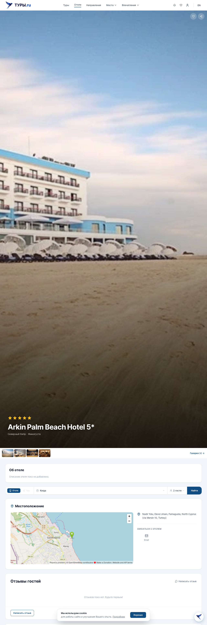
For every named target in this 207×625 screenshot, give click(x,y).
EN (199, 5)
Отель (15, 490)
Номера (75, 460)
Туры (66, 5)
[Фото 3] (32, 453)
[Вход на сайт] (187, 5)
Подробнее (119, 616)
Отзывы (112, 460)
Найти (194, 490)
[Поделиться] (201, 16)
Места (110, 5)
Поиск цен (131, 460)
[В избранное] (193, 16)
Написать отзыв (187, 581)
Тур (28, 490)
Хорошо (138, 615)
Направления (93, 5)
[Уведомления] (174, 5)
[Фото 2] (20, 453)
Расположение (94, 460)
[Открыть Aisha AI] (199, 616)
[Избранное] (181, 5)
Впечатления (129, 5)
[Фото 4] (44, 453)
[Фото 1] (8, 453)
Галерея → (197, 453)
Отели (77, 4)
